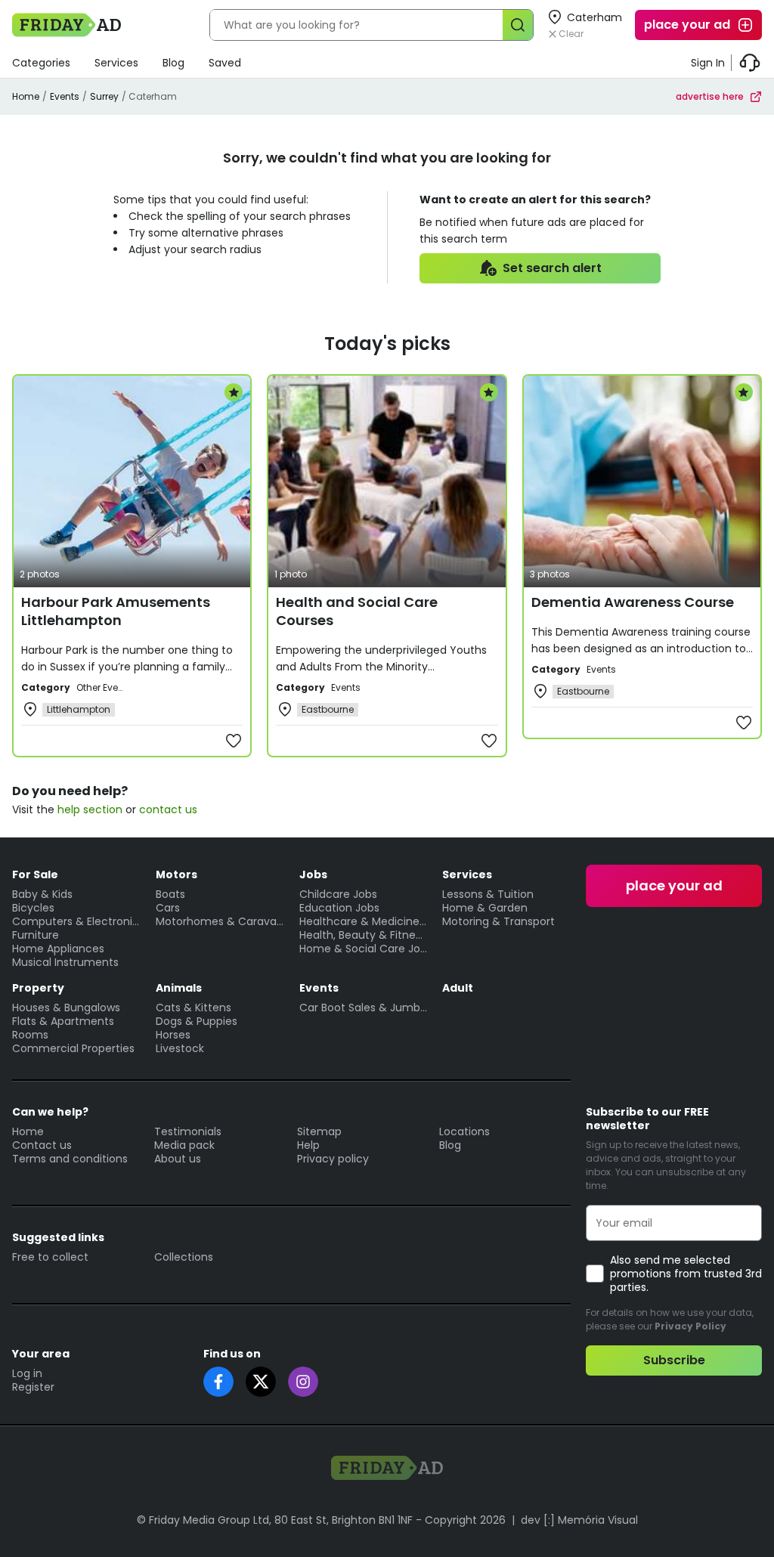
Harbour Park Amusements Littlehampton (115, 611)
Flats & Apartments (63, 1021)
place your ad (687, 24)
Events (64, 96)
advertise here (710, 96)
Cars (168, 908)
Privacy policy (333, 1158)
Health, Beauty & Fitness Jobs (363, 935)
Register (33, 1386)
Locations (464, 1131)
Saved (225, 62)
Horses (173, 1035)
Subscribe (674, 1360)
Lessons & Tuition (488, 894)
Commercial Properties (73, 1048)
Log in (27, 1373)
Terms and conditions (70, 1158)
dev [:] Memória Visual (579, 1520)
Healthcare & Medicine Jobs (363, 921)
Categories (41, 62)
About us (177, 1158)
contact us (168, 809)
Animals (179, 988)
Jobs (313, 874)
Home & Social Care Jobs (363, 948)
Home (25, 96)
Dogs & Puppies (196, 1021)
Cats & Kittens (193, 1007)
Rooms (30, 1035)
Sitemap (319, 1131)
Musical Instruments (65, 962)
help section (89, 809)
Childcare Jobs (338, 894)
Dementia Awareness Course (632, 602)
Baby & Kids (42, 894)
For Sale (35, 874)
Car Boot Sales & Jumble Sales (363, 1007)
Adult (457, 988)
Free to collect (50, 1256)
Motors (176, 874)
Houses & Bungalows (66, 1007)
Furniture (35, 935)
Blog (173, 62)
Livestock (180, 1048)
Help (308, 1145)
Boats (170, 894)
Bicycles (33, 908)
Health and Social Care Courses (357, 611)
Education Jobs (339, 908)
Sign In (708, 62)
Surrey (104, 96)
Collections (183, 1256)
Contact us (42, 1145)
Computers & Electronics (76, 921)
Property (38, 988)
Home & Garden (485, 908)
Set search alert (552, 268)
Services (116, 62)
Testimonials (187, 1131)
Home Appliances (58, 948)
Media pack (184, 1145)
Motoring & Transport (498, 921)
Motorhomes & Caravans (220, 921)
